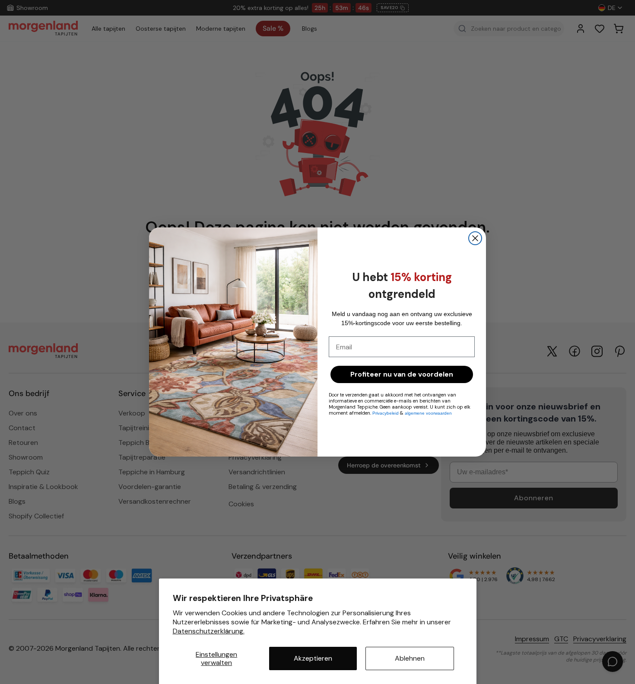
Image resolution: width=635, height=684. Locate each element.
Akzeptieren (313, 658)
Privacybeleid (386, 413)
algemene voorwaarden (428, 413)
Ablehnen (410, 658)
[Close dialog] (475, 238)
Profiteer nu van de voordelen (401, 374)
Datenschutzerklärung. (208, 631)
